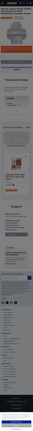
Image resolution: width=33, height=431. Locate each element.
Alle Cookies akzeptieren (16, 421)
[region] (16, 421)
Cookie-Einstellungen (16, 429)
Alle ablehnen (16, 425)
